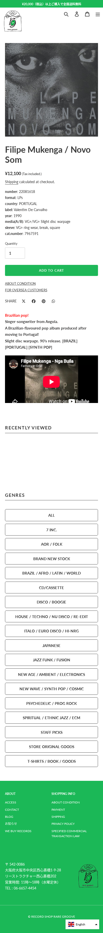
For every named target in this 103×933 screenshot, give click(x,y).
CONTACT (12, 809)
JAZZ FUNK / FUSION (51, 659)
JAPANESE (51, 645)
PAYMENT (58, 809)
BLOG (9, 817)
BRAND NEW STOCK (51, 558)
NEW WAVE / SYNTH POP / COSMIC (52, 688)
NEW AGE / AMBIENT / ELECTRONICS (51, 674)
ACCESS (10, 802)
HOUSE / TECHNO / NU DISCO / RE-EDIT (51, 616)
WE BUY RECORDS (18, 831)
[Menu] (97, 13)
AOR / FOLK (51, 544)
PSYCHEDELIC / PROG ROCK (51, 703)
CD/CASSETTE (51, 587)
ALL (51, 515)
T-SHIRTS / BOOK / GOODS (52, 761)
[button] (82, 924)
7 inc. (51, 529)
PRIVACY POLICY (63, 824)
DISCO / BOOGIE (51, 601)
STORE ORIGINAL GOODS (51, 746)
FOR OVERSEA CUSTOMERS (26, 290)
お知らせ (11, 824)
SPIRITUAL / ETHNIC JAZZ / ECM (51, 717)
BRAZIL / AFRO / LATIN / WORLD (51, 573)
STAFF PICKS (51, 732)
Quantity (11, 243)
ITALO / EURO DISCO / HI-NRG (51, 630)
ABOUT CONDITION (66, 802)
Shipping (11, 181)
